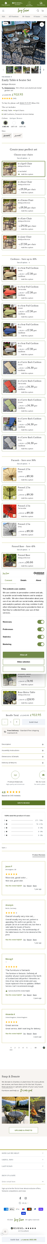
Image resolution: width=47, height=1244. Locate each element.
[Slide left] (3, 69)
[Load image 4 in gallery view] (35, 69)
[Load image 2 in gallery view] (18, 69)
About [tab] (38, 580)
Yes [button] (24, 886)
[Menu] (4, 10)
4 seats (18, 135)
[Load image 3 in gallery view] (26, 69)
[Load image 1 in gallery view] (9, 69)
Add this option (27, 174)
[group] (23, 792)
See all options (22, 158)
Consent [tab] (8, 580)
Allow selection (23, 662)
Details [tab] (24, 580)
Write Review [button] (23, 803)
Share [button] (35, 886)
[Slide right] (43, 69)
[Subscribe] (42, 1181)
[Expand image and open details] (14, 173)
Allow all (23, 655)
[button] (37, 10)
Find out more (7, 1087)
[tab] (38, 855)
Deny (23, 669)
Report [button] (29, 886)
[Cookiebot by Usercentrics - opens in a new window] (33, 573)
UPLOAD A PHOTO (23, 1130)
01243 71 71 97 (25, 103)
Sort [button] (3, 848)
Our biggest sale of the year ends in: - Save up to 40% (23, 3)
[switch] (40, 629)
